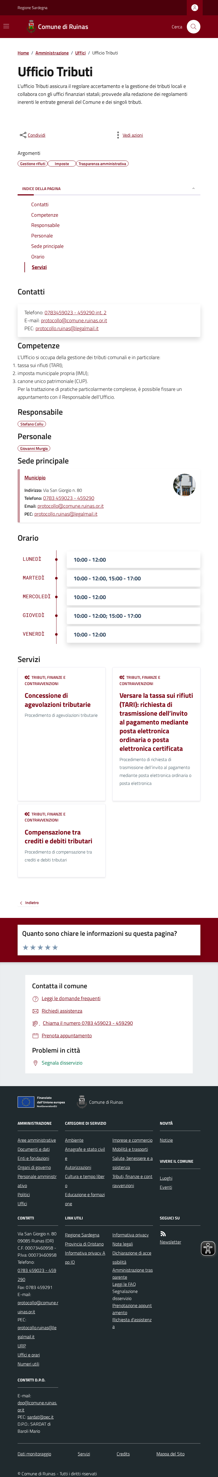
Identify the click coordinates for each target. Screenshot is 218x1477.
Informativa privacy (130, 1234)
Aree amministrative (37, 1140)
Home (23, 52)
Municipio (35, 477)
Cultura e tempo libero (84, 1181)
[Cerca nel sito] (191, 26)
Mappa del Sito (170, 1453)
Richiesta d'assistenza (132, 1323)
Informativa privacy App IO (85, 1257)
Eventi (166, 1187)
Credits (123, 1453)
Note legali (122, 1243)
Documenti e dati (34, 1149)
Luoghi (166, 1178)
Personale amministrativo (37, 1181)
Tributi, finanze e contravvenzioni (132, 1181)
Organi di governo (34, 1167)
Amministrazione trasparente (132, 1273)
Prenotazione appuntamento (132, 1309)
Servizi (84, 1453)
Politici (24, 1194)
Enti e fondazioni (33, 1158)
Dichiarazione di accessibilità (131, 1257)
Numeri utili (28, 1363)
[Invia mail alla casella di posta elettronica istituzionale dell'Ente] (38, 1307)
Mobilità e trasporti (130, 1149)
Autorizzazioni (78, 1167)
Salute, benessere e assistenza (132, 1163)
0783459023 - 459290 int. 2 (75, 312)
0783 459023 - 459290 (68, 498)
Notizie (166, 1140)
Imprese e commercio (132, 1140)
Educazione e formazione (85, 1199)
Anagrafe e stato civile (85, 1154)
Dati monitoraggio (34, 1453)
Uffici (80, 52)
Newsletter (170, 1241)
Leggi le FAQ (124, 1284)
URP (22, 1345)
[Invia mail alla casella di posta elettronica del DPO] (38, 1406)
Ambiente (74, 1140)
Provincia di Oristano (84, 1243)
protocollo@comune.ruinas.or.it (74, 320)
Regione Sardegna (32, 7)
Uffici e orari (29, 1354)
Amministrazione (52, 52)
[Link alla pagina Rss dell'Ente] (163, 1233)
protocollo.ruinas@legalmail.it (66, 328)
